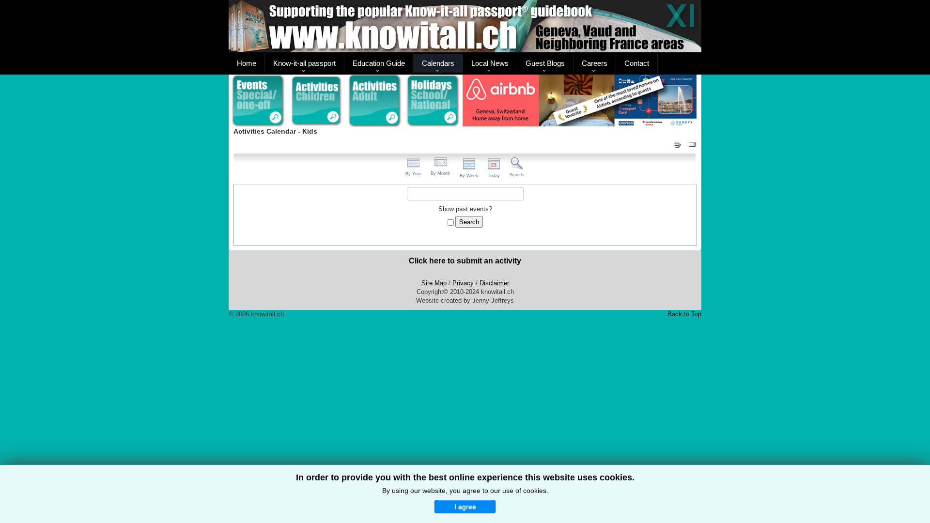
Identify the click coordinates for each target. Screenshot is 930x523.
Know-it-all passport (304, 63)
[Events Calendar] (258, 101)
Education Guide (379, 63)
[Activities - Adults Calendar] (375, 101)
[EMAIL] (692, 144)
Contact (636, 63)
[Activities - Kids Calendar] (316, 101)
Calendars (438, 63)
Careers (594, 63)
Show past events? (465, 209)
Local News (490, 63)
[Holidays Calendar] (433, 101)
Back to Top (684, 314)
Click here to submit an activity (465, 261)
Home (246, 63)
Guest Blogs (545, 63)
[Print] (677, 144)
